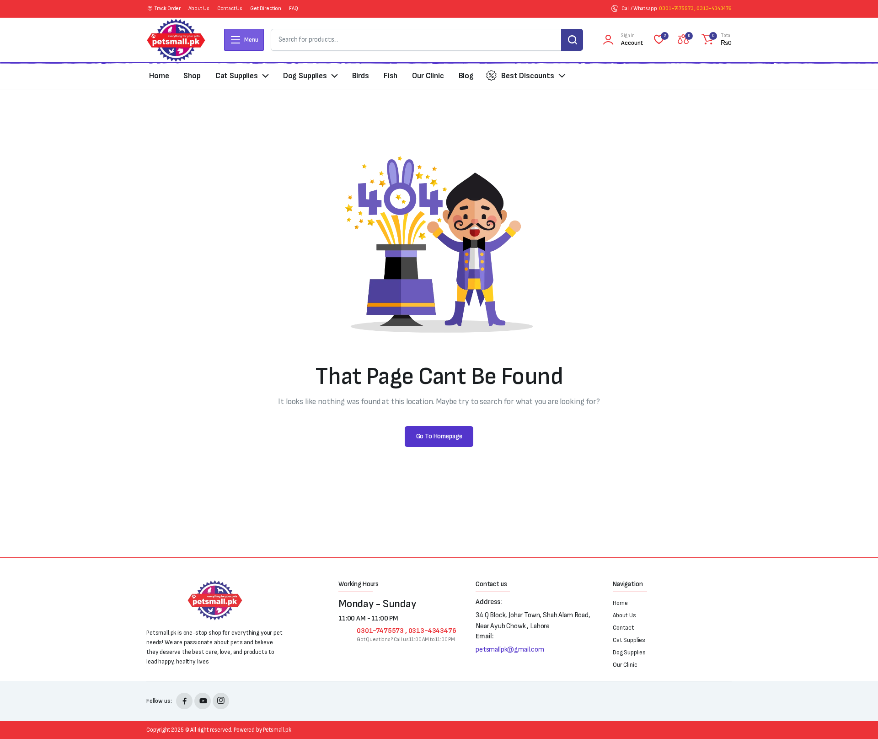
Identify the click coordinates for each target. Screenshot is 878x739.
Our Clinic (428, 76)
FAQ (293, 8)
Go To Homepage (439, 436)
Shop (191, 76)
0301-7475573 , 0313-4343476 (695, 8)
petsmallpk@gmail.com (510, 649)
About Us (198, 8)
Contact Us (229, 8)
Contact (623, 627)
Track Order (167, 8)
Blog (466, 76)
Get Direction (265, 8)
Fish (390, 76)
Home (159, 76)
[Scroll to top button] (857, 718)
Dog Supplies (305, 76)
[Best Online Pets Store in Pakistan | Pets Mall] (176, 40)
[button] (715, 40)
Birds (360, 76)
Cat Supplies (236, 76)
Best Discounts (527, 76)
